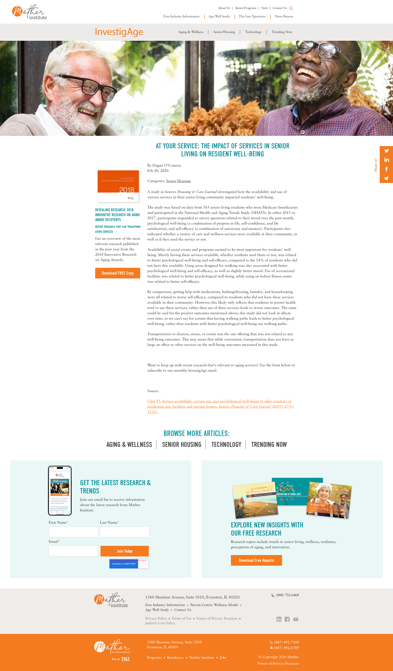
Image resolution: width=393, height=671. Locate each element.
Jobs (223, 658)
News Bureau (284, 16)
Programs (154, 658)
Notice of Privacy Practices (217, 618)
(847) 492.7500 (286, 643)
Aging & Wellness (190, 32)
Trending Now (282, 32)
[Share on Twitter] (386, 150)
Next (264, 8)
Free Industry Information (182, 16)
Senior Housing (224, 32)
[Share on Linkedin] (386, 160)
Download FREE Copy (118, 273)
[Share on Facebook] (386, 169)
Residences (175, 658)
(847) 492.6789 (286, 648)
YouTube (296, 620)
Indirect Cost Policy (160, 623)
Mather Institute (32, 11)
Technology (253, 32)
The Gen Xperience (252, 16)
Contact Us (280, 8)
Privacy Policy (156, 618)
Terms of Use (182, 618)
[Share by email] (386, 178)
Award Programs (245, 8)
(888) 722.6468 (287, 595)
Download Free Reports (256, 560)
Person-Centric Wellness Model (214, 605)
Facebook (287, 620)
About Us (224, 8)
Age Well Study (219, 16)
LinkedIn (279, 620)
